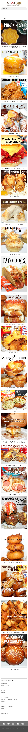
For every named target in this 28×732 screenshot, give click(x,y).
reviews (3, 708)
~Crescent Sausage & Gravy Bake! (14, 224)
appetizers (4, 683)
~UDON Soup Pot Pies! (14, 254)
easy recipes (4, 695)
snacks (3, 711)
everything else (5, 697)
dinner (3, 692)
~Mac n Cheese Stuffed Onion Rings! (14, 562)
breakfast (3, 688)
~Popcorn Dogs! (14, 196)
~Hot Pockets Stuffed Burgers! (14, 465)
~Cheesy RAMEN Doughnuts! (14, 411)
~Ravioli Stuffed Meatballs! (14, 530)
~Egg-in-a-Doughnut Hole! (14, 76)
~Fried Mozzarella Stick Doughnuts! (14, 324)
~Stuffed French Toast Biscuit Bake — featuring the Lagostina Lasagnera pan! (14, 442)
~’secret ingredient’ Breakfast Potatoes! (14, 632)
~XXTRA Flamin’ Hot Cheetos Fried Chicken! (14, 168)
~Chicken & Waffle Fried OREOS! (14, 598)
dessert (3, 690)
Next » (11, 672)
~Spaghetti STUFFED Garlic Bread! (14, 388)
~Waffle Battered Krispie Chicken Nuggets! (14, 101)
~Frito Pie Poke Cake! (14, 352)
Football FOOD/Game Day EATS (9, 699)
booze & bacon (5, 685)
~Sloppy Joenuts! (14, 669)
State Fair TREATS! (5, 713)
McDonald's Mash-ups (7, 706)
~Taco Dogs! (14, 293)
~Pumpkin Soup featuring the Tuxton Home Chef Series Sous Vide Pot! (14, 47)
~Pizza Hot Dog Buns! (14, 494)
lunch (2, 704)
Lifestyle (3, 701)
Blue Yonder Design (14, 730)
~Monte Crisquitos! (14, 133)
